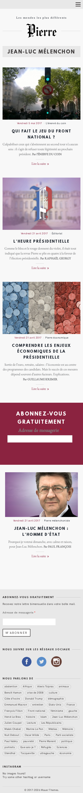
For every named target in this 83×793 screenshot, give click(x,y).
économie (66, 753)
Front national (36, 710)
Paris (47, 735)
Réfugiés (46, 747)
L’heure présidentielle (41, 241)
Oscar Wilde (32, 735)
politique (66, 741)
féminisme (57, 710)
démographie (56, 698)
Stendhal (9, 753)
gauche (73, 710)
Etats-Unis (55, 704)
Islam (43, 716)
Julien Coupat (12, 723)
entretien (37, 704)
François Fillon (13, 710)
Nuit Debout (11, 735)
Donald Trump (34, 698)
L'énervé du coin (56, 123)
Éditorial (57, 233)
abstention (10, 686)
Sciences (62, 747)
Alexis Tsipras (45, 686)
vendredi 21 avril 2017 (34, 233)
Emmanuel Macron (15, 704)
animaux (64, 686)
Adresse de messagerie (40, 430)
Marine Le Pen (34, 729)
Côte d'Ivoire (12, 698)
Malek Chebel (12, 729)
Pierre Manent (47, 741)
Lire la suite (39, 163)
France (71, 704)
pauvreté (28, 741)
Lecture (31, 723)
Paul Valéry (11, 741)
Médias (53, 729)
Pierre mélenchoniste (57, 520)
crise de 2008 (35, 692)
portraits (9, 747)
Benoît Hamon (13, 692)
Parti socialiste (64, 735)
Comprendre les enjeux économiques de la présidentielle (41, 352)
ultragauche (47, 753)
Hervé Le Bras (12, 716)
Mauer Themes (49, 790)
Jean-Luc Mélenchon (64, 716)
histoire (30, 716)
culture (53, 692)
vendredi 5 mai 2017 (29, 123)
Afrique (27, 686)
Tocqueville (27, 753)
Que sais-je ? (28, 747)
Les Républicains (51, 723)
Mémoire (67, 729)
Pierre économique (57, 337)
